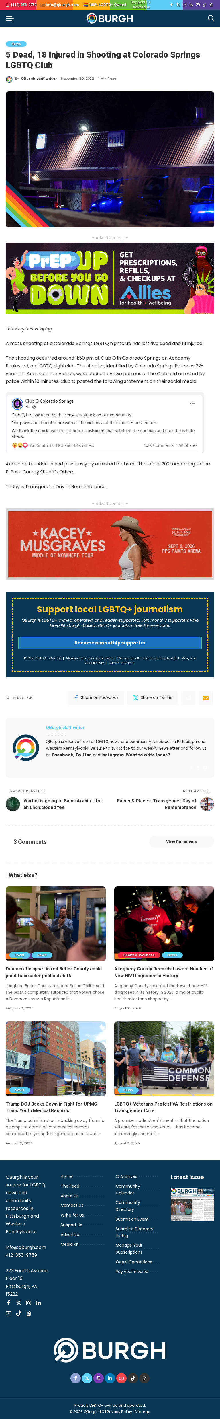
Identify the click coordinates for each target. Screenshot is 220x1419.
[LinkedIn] (191, 4)
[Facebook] (171, 4)
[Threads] (211, 4)
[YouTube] (198, 4)
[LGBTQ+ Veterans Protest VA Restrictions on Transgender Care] (164, 1058)
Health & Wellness (139, 955)
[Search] (210, 18)
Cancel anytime (121, 662)
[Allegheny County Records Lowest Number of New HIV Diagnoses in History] (164, 924)
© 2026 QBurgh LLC (87, 1411)
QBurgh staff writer (39, 79)
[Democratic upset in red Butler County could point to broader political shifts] (56, 924)
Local (19, 955)
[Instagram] (184, 4)
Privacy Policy (119, 1411)
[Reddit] (188, 698)
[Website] (191, 768)
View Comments (181, 841)
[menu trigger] (11, 18)
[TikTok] (204, 4)
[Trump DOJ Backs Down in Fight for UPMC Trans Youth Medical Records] (56, 1058)
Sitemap (142, 1411)
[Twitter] (178, 4)
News (16, 44)
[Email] (206, 698)
